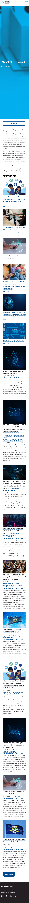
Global (20, 585)
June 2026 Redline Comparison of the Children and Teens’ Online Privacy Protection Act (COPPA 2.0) (14, 230)
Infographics (12, 490)
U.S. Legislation (8, 378)
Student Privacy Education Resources (13, 340)
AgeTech (17, 583)
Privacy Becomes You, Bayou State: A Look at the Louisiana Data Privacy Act (13, 745)
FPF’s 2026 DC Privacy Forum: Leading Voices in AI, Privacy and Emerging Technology (14, 577)
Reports (10, 583)
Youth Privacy (18, 378)
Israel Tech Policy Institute (8, 890)
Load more (9, 874)
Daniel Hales (16, 376)
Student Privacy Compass (8, 892)
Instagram (15, 896)
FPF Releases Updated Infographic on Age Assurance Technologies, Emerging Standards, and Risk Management (14, 315)
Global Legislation (8, 587)
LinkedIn (11, 896)
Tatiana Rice (9, 435)
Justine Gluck (9, 846)
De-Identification (8, 537)
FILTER (13, 123)
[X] (2, 896)
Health (17, 537)
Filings (5, 439)
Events (5, 583)
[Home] (1, 66)
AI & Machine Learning (10, 540)
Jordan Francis (16, 634)
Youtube (6, 896)
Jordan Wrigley (16, 533)
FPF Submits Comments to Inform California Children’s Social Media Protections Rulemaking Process (14, 484)
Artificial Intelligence (15, 439)
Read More (6, 207)
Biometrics (6, 637)
